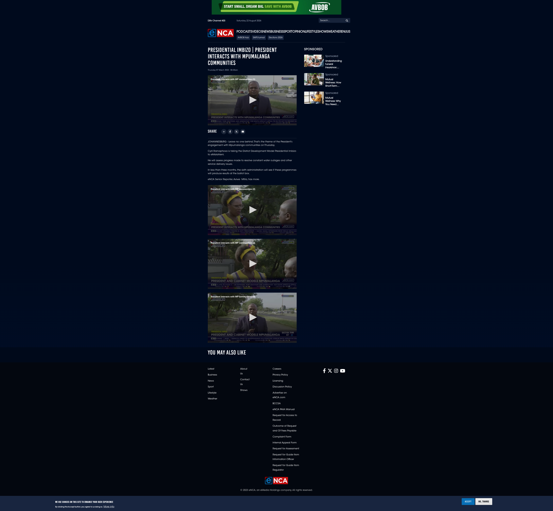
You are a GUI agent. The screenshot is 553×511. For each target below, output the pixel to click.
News (267, 31)
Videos (257, 31)
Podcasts (244, 31)
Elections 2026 (276, 38)
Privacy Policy (280, 375)
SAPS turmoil (259, 38)
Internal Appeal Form (285, 443)
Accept (468, 501)
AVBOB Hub (243, 38)
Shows (323, 31)
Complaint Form (282, 437)
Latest (211, 369)
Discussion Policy (282, 387)
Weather (334, 31)
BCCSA (277, 403)
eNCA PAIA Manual (284, 409)
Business (277, 31)
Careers (277, 369)
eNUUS (345, 31)
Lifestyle (311, 31)
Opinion (298, 31)
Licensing (278, 381)
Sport (288, 31)
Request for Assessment (286, 449)
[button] (252, 100)
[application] (252, 100)
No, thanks (484, 501)
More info (109, 507)
